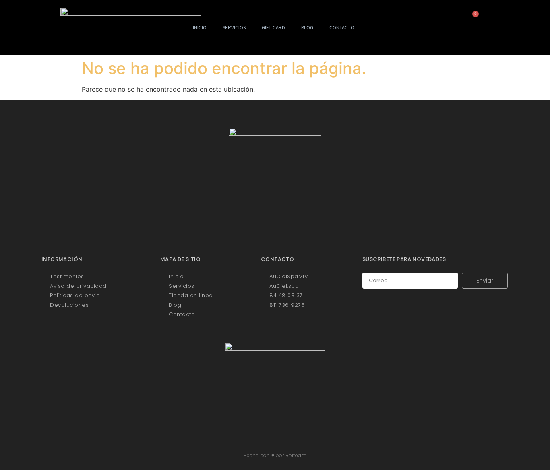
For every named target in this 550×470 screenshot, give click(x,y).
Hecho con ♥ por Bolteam (275, 455)
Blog (307, 27)
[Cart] (472, 18)
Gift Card (273, 27)
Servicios (234, 27)
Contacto (341, 27)
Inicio (200, 27)
